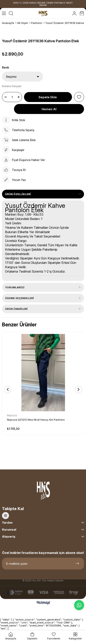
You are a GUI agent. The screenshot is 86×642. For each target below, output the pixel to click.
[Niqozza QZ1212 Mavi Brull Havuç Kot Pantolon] (43, 372)
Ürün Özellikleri (18, 194)
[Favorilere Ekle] (79, 97)
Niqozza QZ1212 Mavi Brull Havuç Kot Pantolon (36, 419)
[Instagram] (5, 515)
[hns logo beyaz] (43, 491)
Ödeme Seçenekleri (19, 298)
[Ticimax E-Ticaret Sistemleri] (43, 603)
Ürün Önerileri (16, 308)
